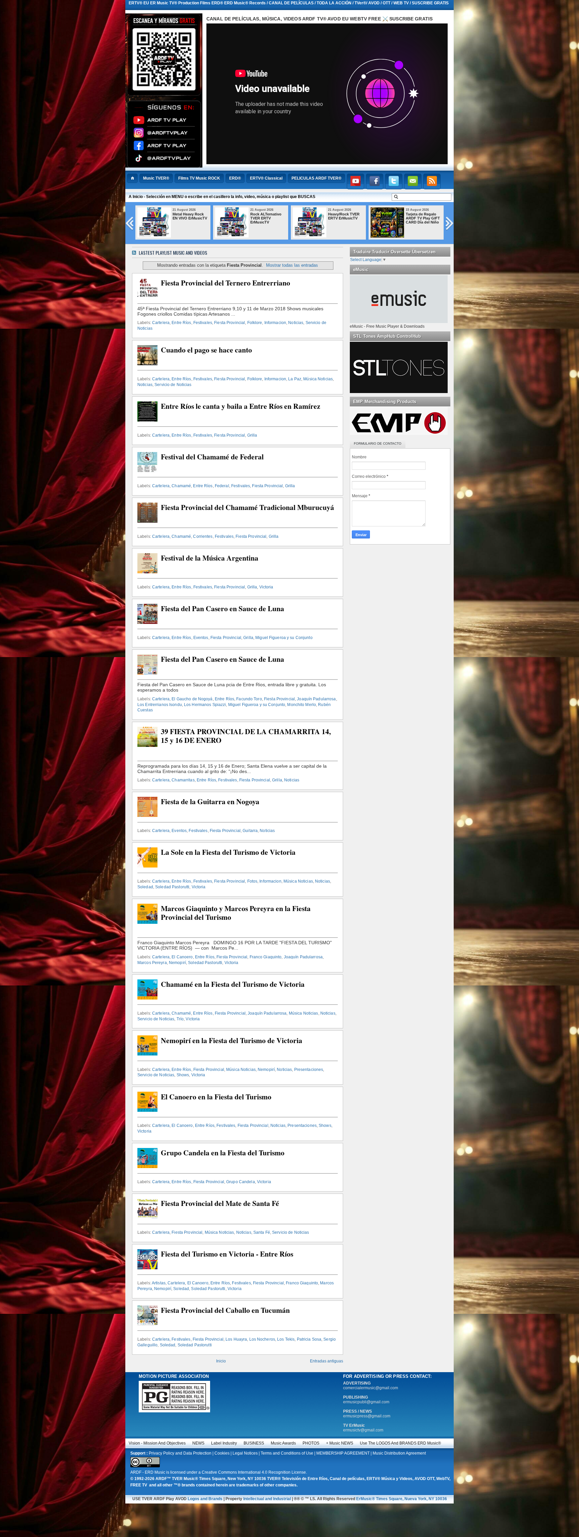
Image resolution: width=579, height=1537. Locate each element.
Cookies (222, 1453)
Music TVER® (156, 178)
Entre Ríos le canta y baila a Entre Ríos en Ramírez (240, 406)
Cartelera (161, 322)
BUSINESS (254, 1443)
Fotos (252, 881)
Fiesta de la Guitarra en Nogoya (210, 801)
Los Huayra (236, 1339)
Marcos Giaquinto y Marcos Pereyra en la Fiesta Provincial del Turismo (236, 912)
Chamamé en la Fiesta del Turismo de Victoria (233, 984)
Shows (183, 1075)
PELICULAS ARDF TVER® (316, 178)
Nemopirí (177, 962)
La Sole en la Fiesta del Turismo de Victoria (228, 852)
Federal (222, 486)
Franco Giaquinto (266, 957)
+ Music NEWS (339, 1443)
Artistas (159, 1283)
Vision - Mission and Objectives (157, 1443)
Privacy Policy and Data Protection (180, 1453)
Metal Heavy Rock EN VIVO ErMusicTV (193, 216)
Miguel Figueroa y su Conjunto (283, 637)
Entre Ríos (181, 322)
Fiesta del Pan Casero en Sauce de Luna (222, 608)
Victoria (266, 587)
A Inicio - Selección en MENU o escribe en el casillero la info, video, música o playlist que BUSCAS (222, 196)
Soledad (145, 887)
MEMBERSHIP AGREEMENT (343, 1453)
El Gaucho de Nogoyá (192, 699)
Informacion (275, 322)
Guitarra (250, 830)
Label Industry (224, 1443)
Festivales (202, 322)
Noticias (295, 322)
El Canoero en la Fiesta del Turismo (216, 1096)
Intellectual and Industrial (267, 1498)
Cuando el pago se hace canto (206, 349)
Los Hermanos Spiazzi (205, 704)
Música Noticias (318, 379)
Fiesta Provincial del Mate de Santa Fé (220, 1203)
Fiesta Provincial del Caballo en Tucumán (225, 1310)
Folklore (254, 322)
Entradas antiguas (326, 1361)
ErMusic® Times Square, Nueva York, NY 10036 (401, 1498)
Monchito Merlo (301, 704)
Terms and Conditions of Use (287, 1453)
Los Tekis (286, 1339)
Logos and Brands (205, 1498)
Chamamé (181, 486)
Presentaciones (308, 1069)
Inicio (221, 1361)
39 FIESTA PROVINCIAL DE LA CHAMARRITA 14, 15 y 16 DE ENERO (246, 736)
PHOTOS (311, 1443)
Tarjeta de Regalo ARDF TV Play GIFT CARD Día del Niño (426, 218)
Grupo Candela (240, 1181)
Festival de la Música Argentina (209, 558)
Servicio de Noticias (172, 384)
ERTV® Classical (266, 178)
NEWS (198, 1443)
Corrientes (202, 536)
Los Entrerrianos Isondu (159, 704)
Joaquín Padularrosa (316, 699)
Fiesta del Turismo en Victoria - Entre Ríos (227, 1254)
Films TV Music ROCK (199, 178)
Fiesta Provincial (229, 322)
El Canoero (182, 957)
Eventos (200, 637)
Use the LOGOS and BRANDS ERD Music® (400, 1443)
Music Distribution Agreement (399, 1453)
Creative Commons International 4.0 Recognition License (254, 1472)
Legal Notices (245, 1453)
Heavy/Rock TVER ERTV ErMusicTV (347, 216)
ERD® (235, 178)
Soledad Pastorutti (172, 887)
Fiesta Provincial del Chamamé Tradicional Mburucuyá (247, 507)
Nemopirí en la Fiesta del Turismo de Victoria (231, 1040)
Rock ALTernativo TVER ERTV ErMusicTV (269, 218)
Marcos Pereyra (152, 962)
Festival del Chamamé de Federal (212, 456)
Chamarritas (183, 780)
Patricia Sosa (309, 1339)
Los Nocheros (262, 1339)
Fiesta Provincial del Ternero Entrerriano (225, 282)
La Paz (294, 379)
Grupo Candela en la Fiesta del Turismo (222, 1152)
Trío (180, 1019)
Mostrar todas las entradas (292, 265)
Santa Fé (261, 1232)
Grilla (252, 435)
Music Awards (283, 1443)
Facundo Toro (249, 699)
